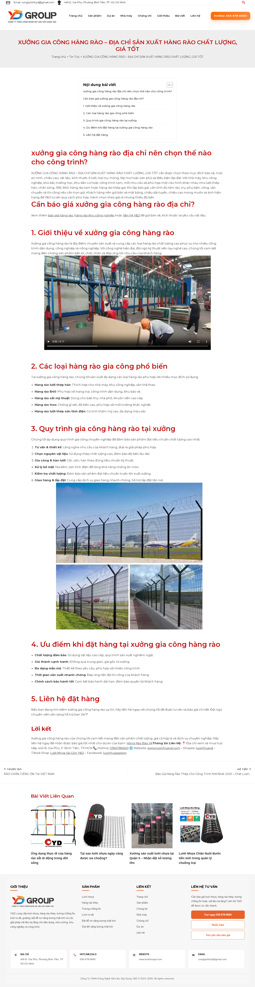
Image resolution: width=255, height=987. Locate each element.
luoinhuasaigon (115, 753)
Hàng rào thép (90, 902)
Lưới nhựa (88, 896)
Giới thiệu (163, 15)
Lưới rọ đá (88, 914)
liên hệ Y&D (131, 215)
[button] (243, 2)
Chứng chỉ (144, 15)
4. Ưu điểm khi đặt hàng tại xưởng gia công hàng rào (118, 127)
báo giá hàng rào (60, 215)
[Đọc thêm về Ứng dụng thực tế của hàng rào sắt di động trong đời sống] (53, 825)
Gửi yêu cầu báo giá (218, 935)
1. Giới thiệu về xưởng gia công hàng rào (109, 106)
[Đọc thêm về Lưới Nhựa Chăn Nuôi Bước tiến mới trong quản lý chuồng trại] (201, 825)
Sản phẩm (94, 15)
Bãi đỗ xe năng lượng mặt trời (99, 920)
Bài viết (180, 15)
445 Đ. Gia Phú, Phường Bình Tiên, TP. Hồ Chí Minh (95, 2)
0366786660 (119, 748)
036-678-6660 (87, 959)
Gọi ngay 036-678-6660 (218, 914)
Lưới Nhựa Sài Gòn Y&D (67, 753)
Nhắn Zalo (218, 924)
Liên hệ (195, 15)
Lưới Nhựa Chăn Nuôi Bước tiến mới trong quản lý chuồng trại (200, 858)
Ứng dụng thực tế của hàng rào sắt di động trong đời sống (51, 858)
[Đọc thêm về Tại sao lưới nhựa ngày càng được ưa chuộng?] (102, 825)
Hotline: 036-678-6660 (230, 15)
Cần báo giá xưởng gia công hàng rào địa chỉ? (113, 98)
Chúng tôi (142, 908)
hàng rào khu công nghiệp (94, 215)
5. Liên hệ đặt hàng (95, 134)
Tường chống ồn (91, 908)
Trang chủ (75, 15)
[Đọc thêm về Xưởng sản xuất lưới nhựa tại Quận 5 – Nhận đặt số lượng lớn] (152, 825)
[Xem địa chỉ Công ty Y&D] (59, 3)
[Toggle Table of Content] (168, 85)
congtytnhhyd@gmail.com (212, 959)
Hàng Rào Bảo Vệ (139, 743)
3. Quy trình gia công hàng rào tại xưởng (110, 120)
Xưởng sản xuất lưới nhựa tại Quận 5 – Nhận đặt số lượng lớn (152, 858)
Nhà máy (126, 15)
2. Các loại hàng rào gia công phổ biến (108, 113)
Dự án (111, 15)
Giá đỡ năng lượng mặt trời (97, 926)
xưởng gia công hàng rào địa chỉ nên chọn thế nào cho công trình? (127, 91)
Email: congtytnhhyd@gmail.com (34, 2)
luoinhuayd (204, 748)
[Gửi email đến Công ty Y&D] (8, 2)
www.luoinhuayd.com (163, 748)
